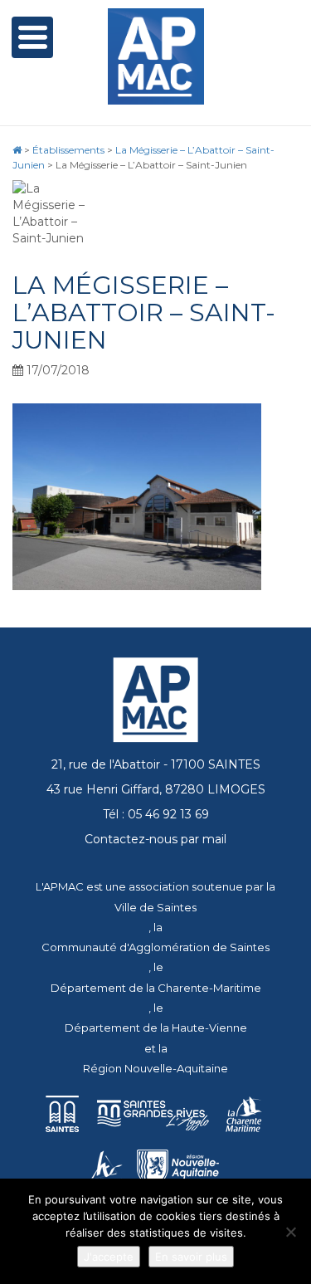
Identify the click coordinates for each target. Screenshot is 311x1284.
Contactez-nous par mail (155, 839)
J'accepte (109, 1256)
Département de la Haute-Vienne (156, 1027)
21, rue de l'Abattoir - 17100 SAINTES (155, 764)
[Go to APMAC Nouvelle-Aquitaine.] (17, 150)
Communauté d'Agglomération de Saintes (155, 947)
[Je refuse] (290, 1231)
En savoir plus (191, 1256)
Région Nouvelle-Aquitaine (155, 1068)
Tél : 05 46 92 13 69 (156, 814)
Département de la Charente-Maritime (156, 988)
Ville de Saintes (155, 907)
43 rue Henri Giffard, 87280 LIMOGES (155, 789)
